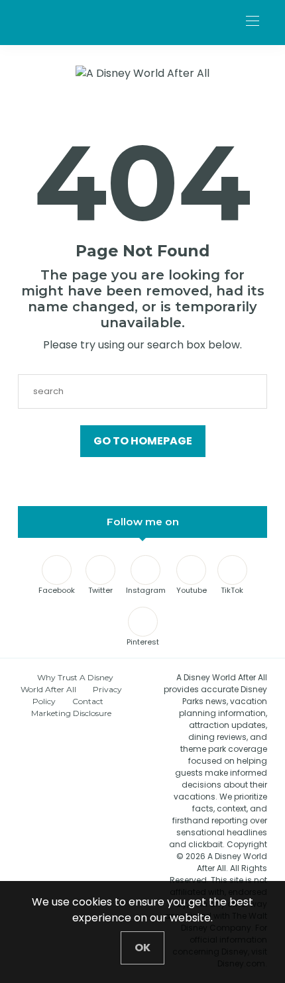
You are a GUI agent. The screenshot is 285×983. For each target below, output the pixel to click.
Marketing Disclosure (71, 713)
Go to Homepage (142, 440)
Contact (87, 701)
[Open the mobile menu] (252, 21)
